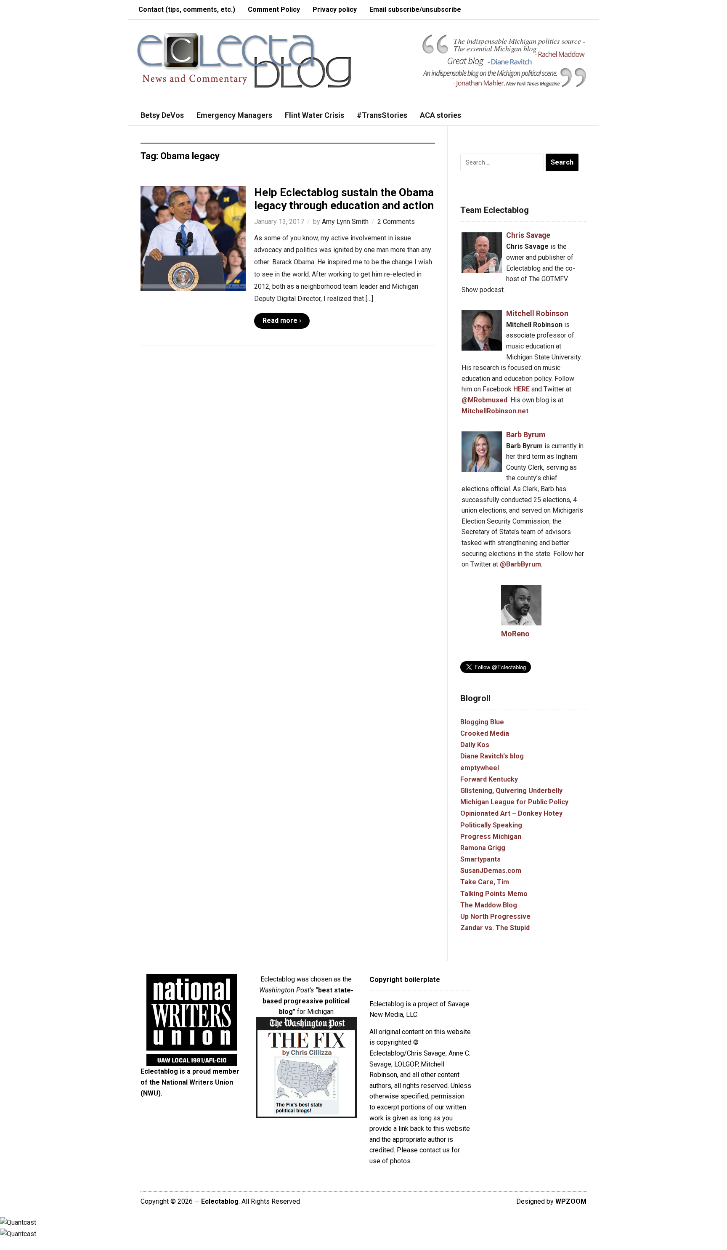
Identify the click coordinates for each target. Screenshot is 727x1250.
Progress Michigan (490, 836)
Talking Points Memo (494, 894)
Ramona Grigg (482, 848)
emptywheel (479, 768)
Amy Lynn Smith (345, 222)
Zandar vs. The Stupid (495, 928)
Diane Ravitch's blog (492, 756)
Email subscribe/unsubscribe (415, 9)
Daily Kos (474, 745)
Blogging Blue (482, 722)
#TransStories (382, 115)
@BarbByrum (520, 564)
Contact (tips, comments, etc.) (186, 9)
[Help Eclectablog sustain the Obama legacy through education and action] (193, 238)
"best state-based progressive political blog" (308, 1001)
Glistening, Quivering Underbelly (511, 791)
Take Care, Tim (484, 882)
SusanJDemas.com (490, 871)
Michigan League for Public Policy (514, 802)
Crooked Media (484, 733)
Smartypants (480, 859)
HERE (521, 389)
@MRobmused (484, 400)
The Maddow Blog (488, 905)
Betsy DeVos (162, 115)
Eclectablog (220, 1201)
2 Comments (396, 222)
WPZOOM (570, 1201)
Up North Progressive (495, 916)
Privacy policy (335, 9)
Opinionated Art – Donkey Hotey (511, 813)
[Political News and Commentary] (243, 60)
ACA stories (440, 115)
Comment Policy (274, 9)
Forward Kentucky (489, 779)
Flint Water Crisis (314, 115)
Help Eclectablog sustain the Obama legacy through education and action (344, 199)
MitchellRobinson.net (495, 411)
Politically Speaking (491, 825)
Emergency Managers (234, 115)
